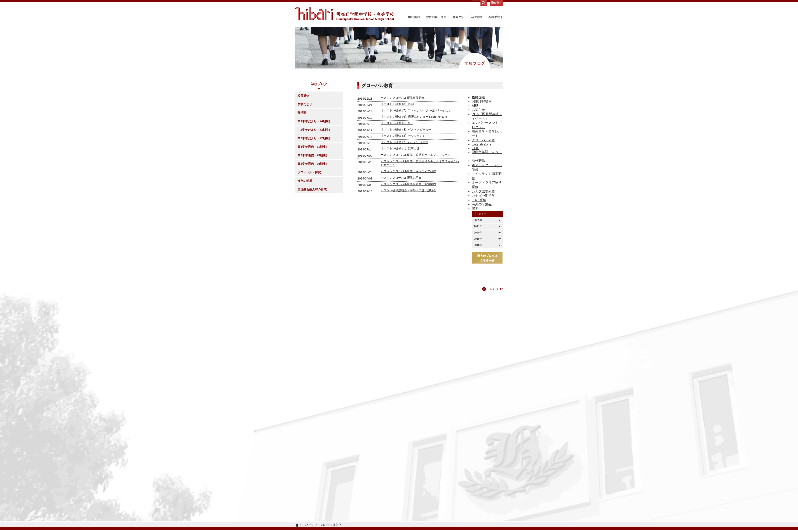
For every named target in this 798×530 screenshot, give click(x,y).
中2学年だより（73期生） (315, 129)
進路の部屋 (305, 180)
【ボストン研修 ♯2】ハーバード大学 (404, 142)
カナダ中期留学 (483, 195)
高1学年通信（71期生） (313, 146)
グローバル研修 (483, 140)
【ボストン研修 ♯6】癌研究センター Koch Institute (414, 116)
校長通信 (303, 95)
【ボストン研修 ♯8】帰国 (397, 104)
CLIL (475, 148)
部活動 (302, 112)
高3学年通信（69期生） (313, 163)
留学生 (477, 208)
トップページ (306, 524)
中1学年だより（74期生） (315, 121)
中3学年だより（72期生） (315, 138)
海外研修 (478, 160)
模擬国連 (478, 97)
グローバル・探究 (309, 172)
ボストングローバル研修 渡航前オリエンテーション (416, 154)
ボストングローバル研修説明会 (401, 177)
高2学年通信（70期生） (313, 155)
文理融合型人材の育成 (312, 189)
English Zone (481, 144)
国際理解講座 (482, 101)
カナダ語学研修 (483, 191)
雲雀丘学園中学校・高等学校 (344, 14)
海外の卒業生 (482, 204)
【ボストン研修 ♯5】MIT (397, 123)
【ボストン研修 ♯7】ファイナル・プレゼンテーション (416, 110)
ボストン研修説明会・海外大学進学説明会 (408, 190)
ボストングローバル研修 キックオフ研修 (408, 171)
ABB (475, 105)
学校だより (305, 104)
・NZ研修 (479, 200)
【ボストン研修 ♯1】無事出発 (400, 148)
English (496, 2)
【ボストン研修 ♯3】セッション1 (402, 135)
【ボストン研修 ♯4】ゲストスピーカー (406, 129)
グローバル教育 (329, 524)
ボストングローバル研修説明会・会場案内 (408, 184)
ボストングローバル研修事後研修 (402, 97)
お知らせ (478, 109)
